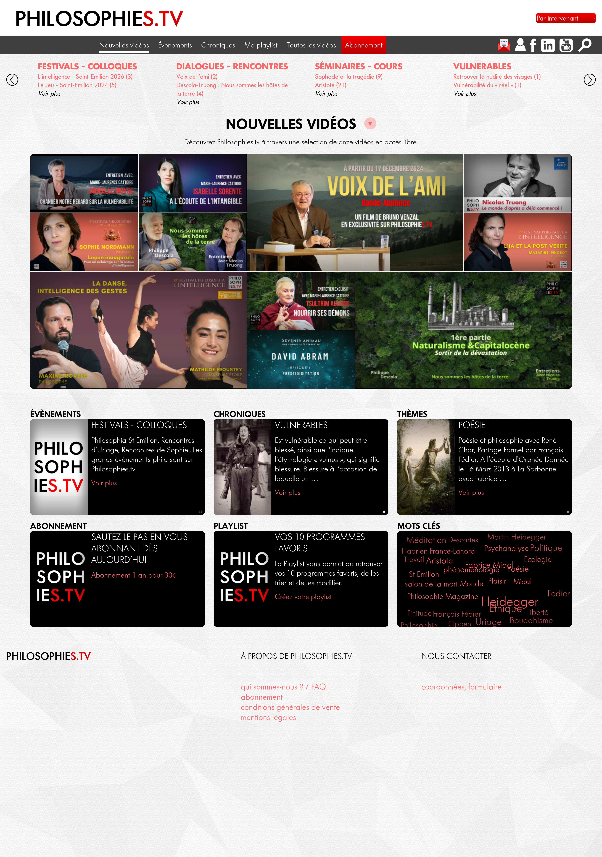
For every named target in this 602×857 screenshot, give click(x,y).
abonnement (262, 697)
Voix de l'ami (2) (196, 76)
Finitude (419, 613)
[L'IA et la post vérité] (518, 242)
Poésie (518, 569)
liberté (538, 612)
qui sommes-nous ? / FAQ (283, 686)
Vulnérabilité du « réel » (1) (487, 85)
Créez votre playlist (303, 596)
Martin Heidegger (516, 537)
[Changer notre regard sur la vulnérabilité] (84, 183)
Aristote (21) (330, 85)
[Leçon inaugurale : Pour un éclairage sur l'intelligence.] (84, 242)
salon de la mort (431, 584)
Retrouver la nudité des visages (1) (497, 76)
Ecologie (538, 559)
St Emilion (424, 574)
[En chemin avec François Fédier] (355, 212)
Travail (414, 559)
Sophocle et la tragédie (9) (349, 76)
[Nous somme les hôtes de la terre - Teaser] (193, 242)
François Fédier (457, 614)
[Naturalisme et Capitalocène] (463, 330)
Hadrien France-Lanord (438, 550)
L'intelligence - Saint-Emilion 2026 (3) (85, 76)
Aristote (439, 560)
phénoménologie (471, 569)
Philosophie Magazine (442, 596)
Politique (546, 547)
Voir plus (49, 93)
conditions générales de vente (290, 707)
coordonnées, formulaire (461, 686)
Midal (522, 581)
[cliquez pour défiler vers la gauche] (12, 81)
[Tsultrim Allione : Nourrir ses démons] (301, 301)
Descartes (463, 539)
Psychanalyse (506, 548)
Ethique (505, 608)
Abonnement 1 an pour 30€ (133, 574)
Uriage (488, 621)
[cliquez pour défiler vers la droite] (589, 81)
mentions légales (268, 717)
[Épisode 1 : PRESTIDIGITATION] (301, 359)
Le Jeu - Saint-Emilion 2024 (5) (77, 85)
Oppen (459, 623)
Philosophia (419, 625)
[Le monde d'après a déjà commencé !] (518, 183)
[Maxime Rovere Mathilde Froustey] (138, 330)
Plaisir (497, 580)
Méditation (426, 540)
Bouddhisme (531, 620)
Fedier (558, 593)
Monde (471, 583)
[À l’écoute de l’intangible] (193, 183)
